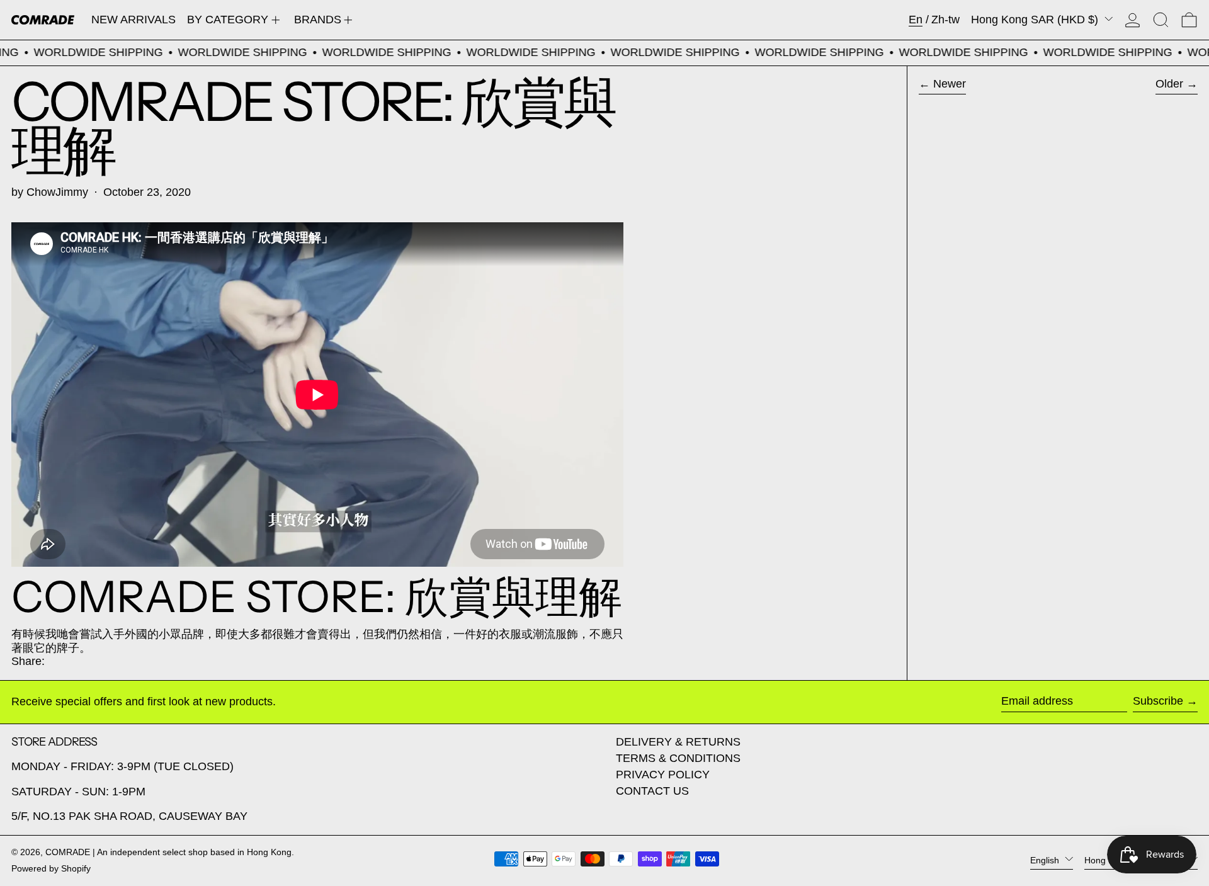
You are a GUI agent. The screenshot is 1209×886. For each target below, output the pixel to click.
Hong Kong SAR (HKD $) (1036, 19)
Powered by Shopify (51, 868)
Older (1169, 83)
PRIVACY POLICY (663, 774)
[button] (1160, 20)
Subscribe (1158, 701)
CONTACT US (652, 791)
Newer (949, 83)
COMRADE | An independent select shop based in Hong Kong (168, 852)
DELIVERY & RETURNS (678, 741)
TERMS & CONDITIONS (678, 758)
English (1046, 860)
